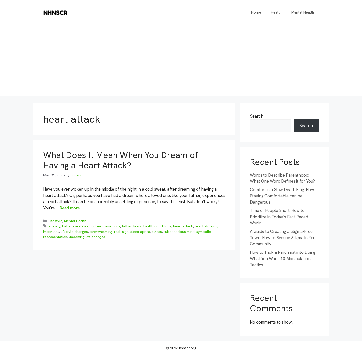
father (127, 226)
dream (98, 226)
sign (125, 231)
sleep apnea (140, 231)
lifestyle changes (74, 231)
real (117, 231)
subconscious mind (179, 231)
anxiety (54, 226)
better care (71, 226)
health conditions (157, 226)
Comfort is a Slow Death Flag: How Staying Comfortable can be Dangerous (282, 196)
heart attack (183, 226)
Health (276, 12)
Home (256, 12)
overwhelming (101, 231)
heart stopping (207, 226)
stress (157, 231)
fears (137, 226)
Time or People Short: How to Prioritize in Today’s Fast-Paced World (279, 217)
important (51, 231)
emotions (112, 226)
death (87, 226)
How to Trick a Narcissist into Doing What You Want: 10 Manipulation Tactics (282, 258)
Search (256, 116)
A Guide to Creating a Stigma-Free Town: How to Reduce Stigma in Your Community (283, 238)
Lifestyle (55, 221)
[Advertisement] (181, 61)
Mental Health (302, 12)
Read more (70, 208)
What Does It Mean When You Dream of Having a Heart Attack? (120, 160)
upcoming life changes (87, 237)
